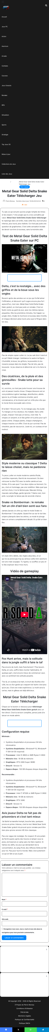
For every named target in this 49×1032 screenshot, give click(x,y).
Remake (4, 95)
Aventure (5, 46)
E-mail (5, 909)
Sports (4, 125)
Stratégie (5, 134)
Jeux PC (5, 26)
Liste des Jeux (7, 174)
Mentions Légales (24, 1016)
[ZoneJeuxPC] (6, 7)
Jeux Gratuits (6, 85)
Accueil (4, 17)
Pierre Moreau (10, 201)
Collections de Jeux (9, 164)
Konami (44, 556)
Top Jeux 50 (6, 144)
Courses (5, 76)
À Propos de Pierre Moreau (24, 1005)
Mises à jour (6, 154)
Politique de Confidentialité (24, 1019)
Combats (5, 66)
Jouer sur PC (24, 278)
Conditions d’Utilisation (24, 1008)
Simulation (5, 115)
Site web (5, 919)
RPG (3, 105)
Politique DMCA (24, 1023)
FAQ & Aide (24, 1012)
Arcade (4, 56)
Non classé (15, 182)
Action (4, 36)
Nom (4, 899)
